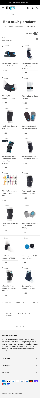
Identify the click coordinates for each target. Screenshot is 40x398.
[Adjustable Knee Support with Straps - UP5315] (10, 276)
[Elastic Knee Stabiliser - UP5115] (10, 214)
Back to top (20, 326)
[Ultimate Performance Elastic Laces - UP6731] (10, 181)
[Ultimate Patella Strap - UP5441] (30, 86)
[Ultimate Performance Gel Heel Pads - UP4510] (30, 214)
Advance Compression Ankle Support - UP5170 (30, 66)
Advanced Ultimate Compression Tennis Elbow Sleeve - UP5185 (9, 159)
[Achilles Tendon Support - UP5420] (10, 246)
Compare (29, 33)
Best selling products (12, 14)
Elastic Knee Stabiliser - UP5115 (10, 224)
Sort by (4, 38)
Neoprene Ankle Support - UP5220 (28, 287)
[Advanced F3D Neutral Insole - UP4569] (10, 54)
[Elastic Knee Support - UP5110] (10, 116)
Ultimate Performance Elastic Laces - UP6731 (9, 193)
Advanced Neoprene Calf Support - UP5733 (30, 157)
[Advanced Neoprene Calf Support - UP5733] (30, 147)
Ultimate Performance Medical (14, 393)
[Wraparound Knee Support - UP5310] (30, 181)
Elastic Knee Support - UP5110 (10, 127)
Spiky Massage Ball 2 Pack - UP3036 (29, 257)
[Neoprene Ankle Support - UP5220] (30, 276)
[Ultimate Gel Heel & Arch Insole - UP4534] (30, 117)
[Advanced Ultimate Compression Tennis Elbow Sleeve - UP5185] (10, 147)
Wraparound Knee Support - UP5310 (28, 192)
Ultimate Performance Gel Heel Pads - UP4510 (29, 225)
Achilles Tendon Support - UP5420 (8, 257)
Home (3, 14)
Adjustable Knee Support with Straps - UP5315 (9, 288)
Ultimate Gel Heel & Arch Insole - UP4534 (29, 127)
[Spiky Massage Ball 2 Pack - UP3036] (30, 246)
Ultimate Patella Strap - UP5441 (30, 97)
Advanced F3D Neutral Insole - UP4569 (10, 64)
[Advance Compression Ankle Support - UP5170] (30, 54)
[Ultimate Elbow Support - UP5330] (10, 86)
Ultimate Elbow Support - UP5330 (8, 97)
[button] (37, 8)
